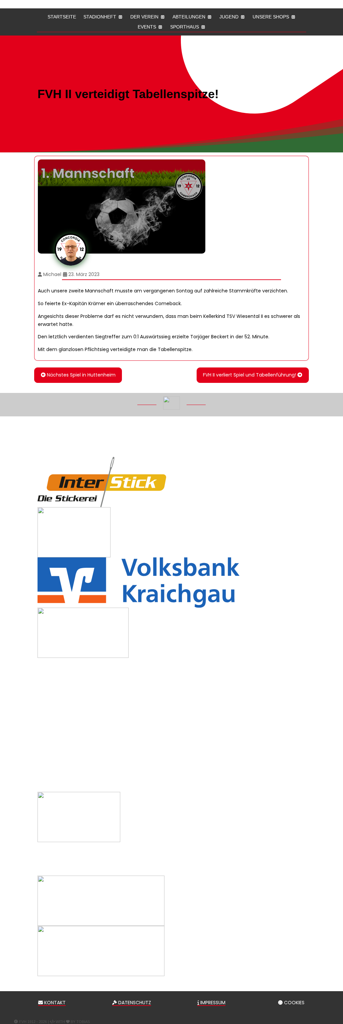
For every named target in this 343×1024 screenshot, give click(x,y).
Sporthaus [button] (184, 26)
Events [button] (147, 26)
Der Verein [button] (144, 16)
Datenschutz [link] (134, 1002)
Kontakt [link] (54, 1002)
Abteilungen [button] (189, 16)
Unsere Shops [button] (271, 16)
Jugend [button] (228, 16)
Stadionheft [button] (99, 16)
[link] (78, 375)
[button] (333, 975)
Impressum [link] (212, 1002)
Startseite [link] (62, 16)
